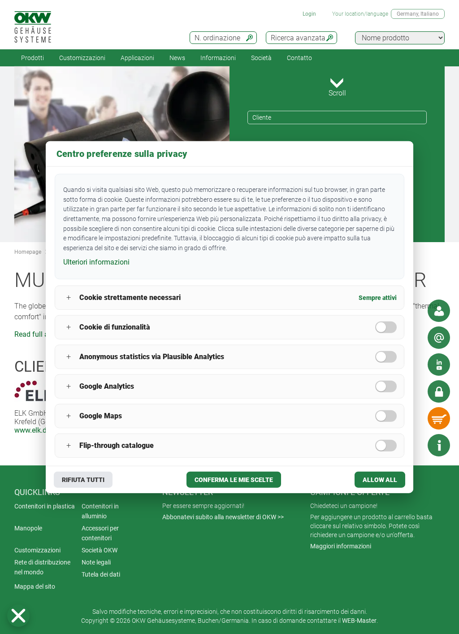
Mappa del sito (34, 586)
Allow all (380, 479)
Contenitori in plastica (44, 506)
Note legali (96, 562)
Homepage (27, 252)
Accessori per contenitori (100, 533)
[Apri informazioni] (439, 445)
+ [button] (68, 297)
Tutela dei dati (101, 574)
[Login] (439, 391)
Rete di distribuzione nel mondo (42, 567)
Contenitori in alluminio (100, 511)
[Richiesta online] (439, 337)
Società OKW (99, 550)
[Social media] (439, 364)
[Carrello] (439, 418)
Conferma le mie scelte (234, 479)
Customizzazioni (82, 57)
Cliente (261, 117)
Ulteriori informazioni (96, 262)
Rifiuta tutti (83, 479)
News (177, 57)
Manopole (28, 528)
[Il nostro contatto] (439, 311)
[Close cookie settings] (18, 615)
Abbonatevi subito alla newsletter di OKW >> (223, 517)
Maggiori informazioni (340, 546)
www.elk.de (32, 430)
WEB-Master (359, 620)
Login (309, 14)
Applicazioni (137, 57)
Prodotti (32, 57)
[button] (18, 615)
